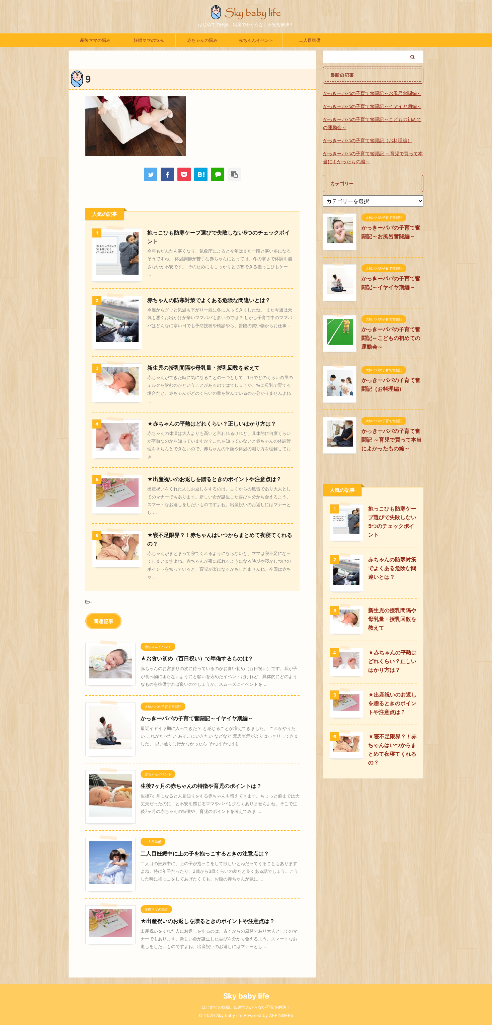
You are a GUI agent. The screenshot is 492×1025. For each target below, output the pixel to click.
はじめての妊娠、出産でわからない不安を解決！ (246, 1007)
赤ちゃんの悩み (202, 40)
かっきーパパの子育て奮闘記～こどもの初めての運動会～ (372, 123)
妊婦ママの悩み (149, 40)
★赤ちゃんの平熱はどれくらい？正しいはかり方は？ (211, 423)
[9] (201, 174)
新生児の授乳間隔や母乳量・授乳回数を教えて (203, 367)
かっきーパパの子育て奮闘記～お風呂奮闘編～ (372, 93)
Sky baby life (246, 996)
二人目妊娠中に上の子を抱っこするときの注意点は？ (205, 853)
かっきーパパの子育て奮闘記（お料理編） (367, 140)
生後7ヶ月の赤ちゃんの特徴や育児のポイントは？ (201, 785)
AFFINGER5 (281, 1015)
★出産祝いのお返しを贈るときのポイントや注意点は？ (214, 479)
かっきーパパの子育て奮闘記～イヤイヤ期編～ (197, 718)
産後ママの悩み (95, 40)
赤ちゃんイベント (256, 40)
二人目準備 (310, 40)
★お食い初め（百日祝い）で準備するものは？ (197, 658)
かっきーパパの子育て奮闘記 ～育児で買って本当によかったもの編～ (373, 157)
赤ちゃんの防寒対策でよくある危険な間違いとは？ (208, 300)
